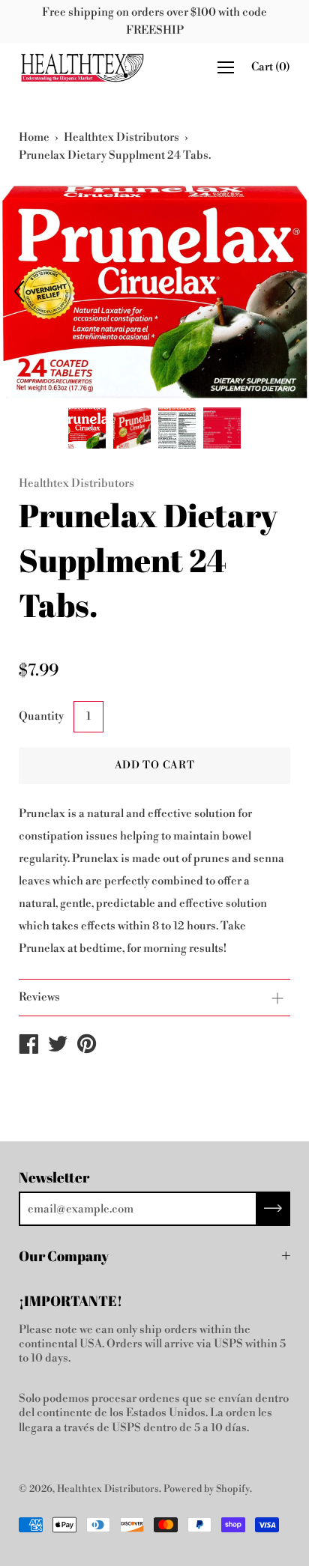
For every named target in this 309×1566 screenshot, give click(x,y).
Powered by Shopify (207, 1489)
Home (34, 137)
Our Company (64, 1256)
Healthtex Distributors (121, 137)
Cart (270, 67)
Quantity (41, 716)
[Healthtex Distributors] (28, 1047)
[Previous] (19, 291)
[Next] (290, 291)
